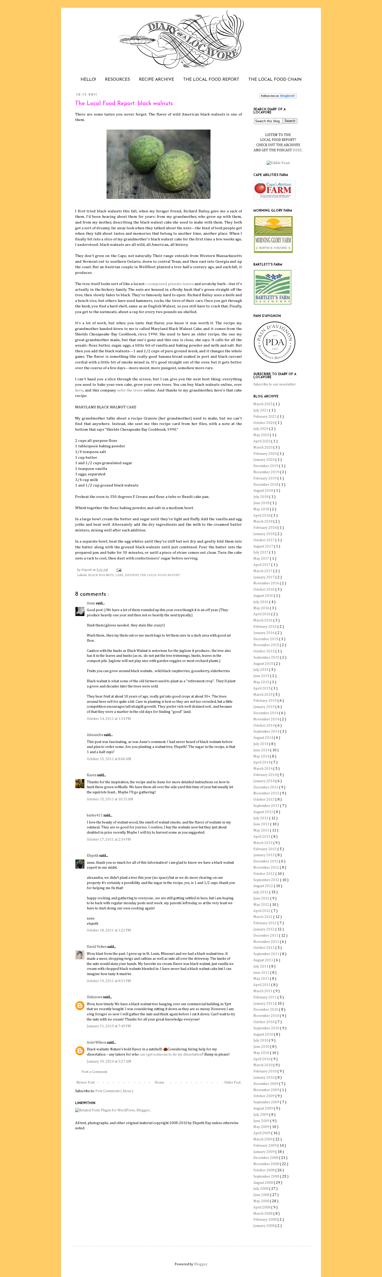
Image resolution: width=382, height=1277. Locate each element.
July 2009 (261, 1115)
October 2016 (264, 589)
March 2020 (263, 447)
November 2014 (266, 719)
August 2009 (263, 1108)
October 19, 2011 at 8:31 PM (109, 981)
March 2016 (263, 620)
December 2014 (266, 713)
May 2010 (261, 1053)
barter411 (95, 815)
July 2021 (261, 410)
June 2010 (261, 1047)
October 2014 (264, 725)
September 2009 (266, 1102)
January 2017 (264, 577)
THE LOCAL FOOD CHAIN (275, 80)
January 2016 (264, 633)
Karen (92, 775)
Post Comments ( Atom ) (114, 1091)
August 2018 (263, 490)
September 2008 (266, 1176)
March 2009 (263, 1139)
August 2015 (263, 664)
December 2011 (266, 935)
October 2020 (264, 423)
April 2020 (262, 441)
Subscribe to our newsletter (274, 384)
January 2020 (264, 460)
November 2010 (266, 1016)
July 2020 (261, 429)
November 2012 (266, 867)
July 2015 (261, 670)
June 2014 (261, 750)
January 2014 (264, 781)
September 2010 (266, 1028)
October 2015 (264, 651)
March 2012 (263, 917)
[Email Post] (118, 570)
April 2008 (262, 1207)
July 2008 (261, 1189)
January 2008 (264, 1226)
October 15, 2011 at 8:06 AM (109, 759)
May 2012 (261, 905)
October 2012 (264, 874)
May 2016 (261, 608)
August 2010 (263, 1034)
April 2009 (262, 1133)
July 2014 (261, 744)
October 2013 (264, 799)
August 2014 (263, 738)
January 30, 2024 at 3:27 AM (109, 1061)
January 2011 (264, 1003)
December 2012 (266, 861)
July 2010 (261, 1040)
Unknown (95, 997)
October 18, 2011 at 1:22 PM (109, 930)
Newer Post (85, 1082)
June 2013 (261, 824)
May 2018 (261, 509)
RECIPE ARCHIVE (156, 80)
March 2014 (263, 769)
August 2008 (263, 1183)
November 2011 (266, 942)
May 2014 (261, 756)
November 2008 (266, 1164)
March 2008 (263, 1213)
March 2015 (263, 695)
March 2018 (263, 521)
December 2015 (266, 639)
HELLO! (88, 80)
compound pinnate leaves (171, 284)
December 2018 (266, 485)
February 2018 (265, 528)
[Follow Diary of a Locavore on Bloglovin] (278, 97)
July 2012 (261, 892)
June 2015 (261, 676)
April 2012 (262, 911)
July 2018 (261, 497)
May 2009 (261, 1127)
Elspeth (93, 855)
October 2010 (264, 1022)
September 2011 (266, 954)
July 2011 (261, 966)
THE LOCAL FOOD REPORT (211, 80)
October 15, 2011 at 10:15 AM (110, 799)
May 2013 (261, 830)
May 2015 (261, 682)
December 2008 (266, 1158)
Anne (91, 603)
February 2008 (265, 1219)
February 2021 (265, 416)
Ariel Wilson (97, 1042)
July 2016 (261, 602)
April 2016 (262, 614)
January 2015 (264, 707)
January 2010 (264, 1077)
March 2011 (263, 991)
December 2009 (266, 1084)
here (79, 390)
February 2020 (265, 454)
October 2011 (264, 948)
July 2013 (261, 818)
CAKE (119, 575)
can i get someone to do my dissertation (171, 1054)
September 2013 (266, 806)
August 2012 (263, 886)
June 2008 (261, 1195)
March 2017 (263, 571)
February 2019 (265, 478)
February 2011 (265, 997)
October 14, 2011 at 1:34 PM (109, 719)
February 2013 (265, 849)
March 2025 (263, 404)
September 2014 (266, 731)
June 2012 (261, 898)
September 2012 (266, 880)
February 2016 (265, 627)
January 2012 (264, 929)
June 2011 (261, 973)
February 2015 (265, 700)
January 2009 (264, 1152)
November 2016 (266, 583)
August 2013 (263, 812)
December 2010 (266, 1009)
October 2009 (264, 1096)
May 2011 (261, 979)
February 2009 (265, 1145)
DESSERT (132, 575)
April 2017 (262, 565)
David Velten (97, 947)
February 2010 (265, 1071)
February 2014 (265, 775)
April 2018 (262, 515)
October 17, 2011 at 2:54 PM (109, 839)
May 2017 (261, 558)
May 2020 (261, 435)
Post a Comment (94, 1072)
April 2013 (262, 837)
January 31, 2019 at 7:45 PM (109, 1026)
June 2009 (261, 1121)
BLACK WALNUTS (101, 575)
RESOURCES (117, 80)
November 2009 (266, 1090)
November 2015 (266, 645)
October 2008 (264, 1170)
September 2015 (266, 657)
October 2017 (264, 540)
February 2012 (265, 923)
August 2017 (263, 546)
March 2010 (263, 1065)
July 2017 (261, 552)
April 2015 (262, 688)
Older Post (232, 1082)
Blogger (200, 1264)
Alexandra (95, 735)
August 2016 (263, 596)
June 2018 (261, 503)
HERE (297, 150)
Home (159, 1082)
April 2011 (262, 985)
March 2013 (263, 843)
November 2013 (266, 793)
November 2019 (266, 472)
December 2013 (266, 787)
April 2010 (262, 1059)
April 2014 (262, 762)
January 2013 (264, 855)
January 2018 (264, 534)
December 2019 (266, 466)
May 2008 (261, 1201)
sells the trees (130, 390)
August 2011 (263, 960)
